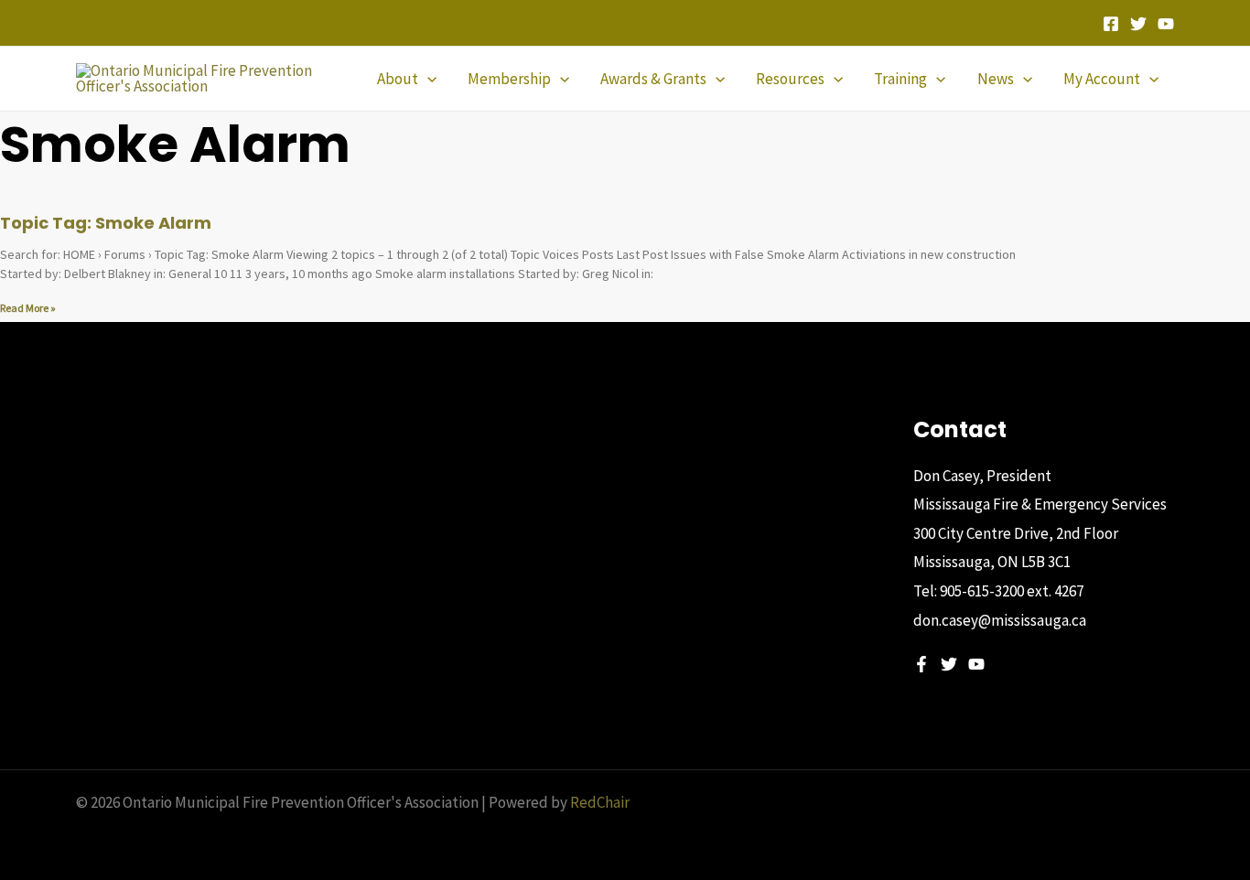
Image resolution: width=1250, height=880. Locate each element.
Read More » (28, 308)
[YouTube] (1166, 24)
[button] (427, 79)
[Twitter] (1138, 24)
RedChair (600, 802)
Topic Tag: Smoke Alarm (105, 222)
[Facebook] (1111, 24)
